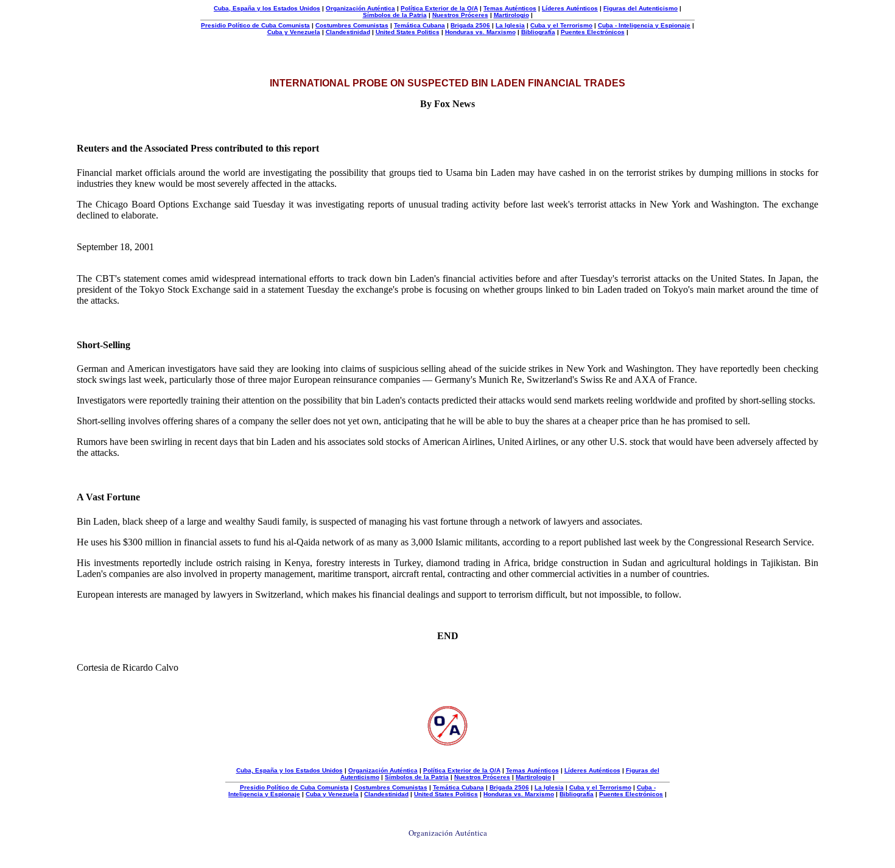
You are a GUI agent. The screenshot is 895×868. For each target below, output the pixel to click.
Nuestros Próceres (460, 15)
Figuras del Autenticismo (640, 8)
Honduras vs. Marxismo (480, 32)
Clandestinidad (348, 32)
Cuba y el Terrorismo (561, 25)
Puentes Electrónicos (593, 32)
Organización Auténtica (360, 8)
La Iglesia (510, 25)
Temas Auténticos (509, 8)
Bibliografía (538, 32)
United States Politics (408, 32)
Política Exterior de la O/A (439, 8)
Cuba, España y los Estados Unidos (267, 8)
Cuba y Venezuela (293, 32)
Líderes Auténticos (570, 8)
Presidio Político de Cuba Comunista (255, 25)
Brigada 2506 (470, 25)
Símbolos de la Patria (395, 15)
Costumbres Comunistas (351, 25)
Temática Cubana (419, 25)
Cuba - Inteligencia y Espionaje (644, 25)
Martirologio (511, 15)
